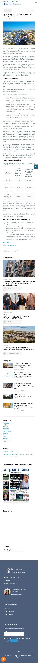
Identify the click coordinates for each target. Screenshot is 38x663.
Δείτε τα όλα (30, 11)
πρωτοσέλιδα (13, 503)
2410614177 (8, 580)
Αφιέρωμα (5, 426)
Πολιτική (5, 436)
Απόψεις (5, 425)
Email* (5, 631)
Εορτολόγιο (7, 511)
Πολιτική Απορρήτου (9, 611)
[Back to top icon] (19, 651)
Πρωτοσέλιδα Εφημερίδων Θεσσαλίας (17, 464)
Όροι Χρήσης (7, 608)
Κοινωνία (5, 433)
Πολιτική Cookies (8, 614)
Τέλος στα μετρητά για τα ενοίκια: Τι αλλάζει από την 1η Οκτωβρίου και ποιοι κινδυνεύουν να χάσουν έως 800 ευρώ (19, 283)
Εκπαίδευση (6, 429)
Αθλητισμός (6, 423)
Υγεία (4, 441)
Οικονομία (5, 434)
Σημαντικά (5, 438)
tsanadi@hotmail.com (16, 594)
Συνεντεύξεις (6, 439)
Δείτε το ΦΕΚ (7, 242)
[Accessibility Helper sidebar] (36, 167)
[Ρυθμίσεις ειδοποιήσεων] (3, 659)
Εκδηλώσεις (6, 428)
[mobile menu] (35, 2)
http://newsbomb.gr (11, 245)
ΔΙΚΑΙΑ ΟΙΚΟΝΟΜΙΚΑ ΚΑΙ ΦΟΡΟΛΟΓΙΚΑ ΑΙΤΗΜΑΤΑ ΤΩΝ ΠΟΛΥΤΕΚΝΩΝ (16, 316)
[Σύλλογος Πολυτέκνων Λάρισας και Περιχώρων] (11, 2)
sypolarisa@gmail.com (11, 583)
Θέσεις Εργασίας (7, 431)
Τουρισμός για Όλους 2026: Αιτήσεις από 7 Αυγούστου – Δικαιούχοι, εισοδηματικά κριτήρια (18, 348)
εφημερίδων (20, 503)
